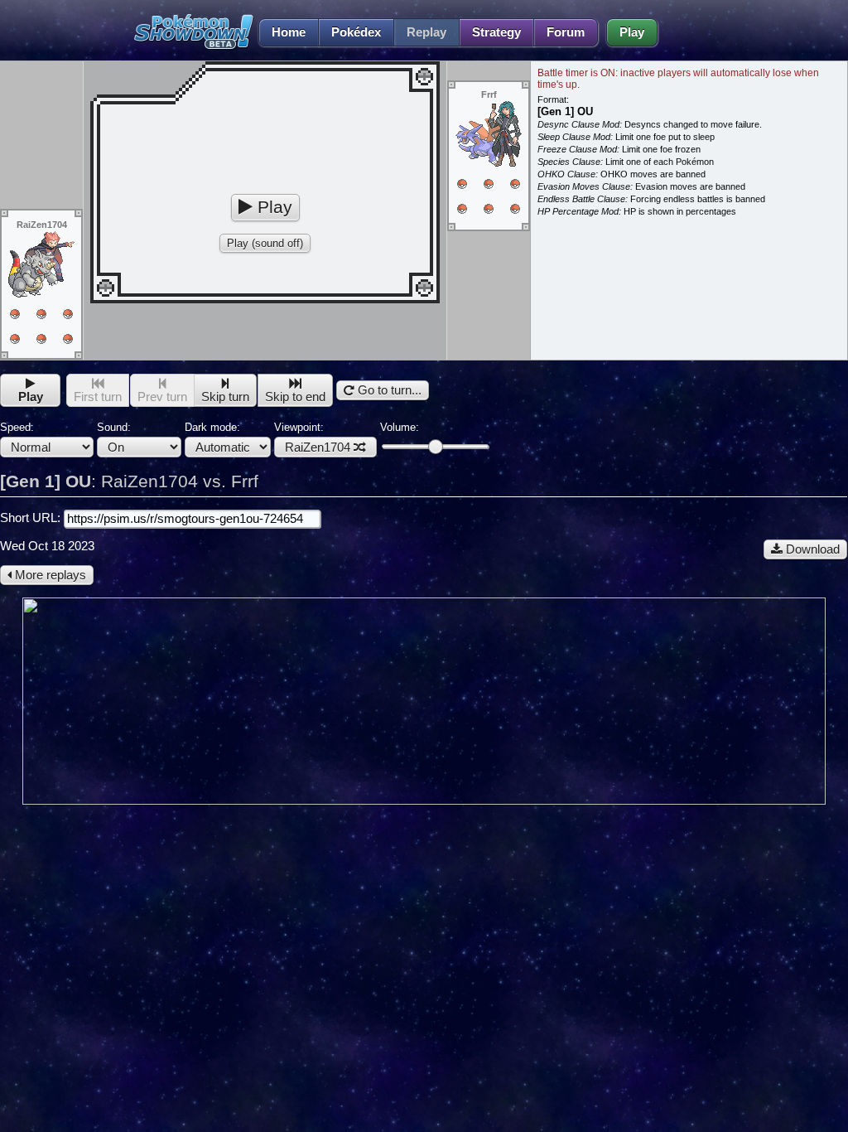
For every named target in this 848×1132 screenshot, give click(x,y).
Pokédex (356, 32)
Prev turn (162, 397)
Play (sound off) (265, 243)
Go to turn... (388, 390)
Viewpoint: (312, 437)
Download (811, 549)
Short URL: (32, 518)
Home (289, 32)
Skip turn (225, 397)
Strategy (496, 32)
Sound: (114, 427)
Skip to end (295, 397)
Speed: (17, 427)
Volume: (399, 427)
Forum (566, 32)
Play (631, 32)
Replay (426, 32)
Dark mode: (212, 427)
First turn (98, 397)
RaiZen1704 (317, 447)
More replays (49, 575)
